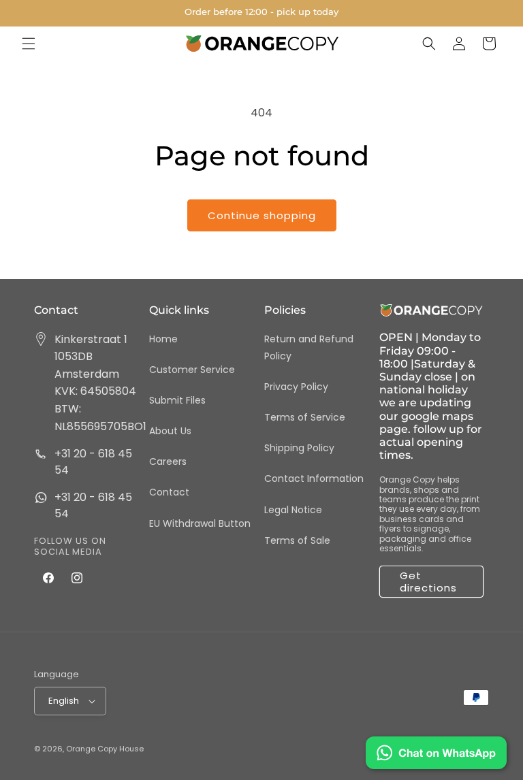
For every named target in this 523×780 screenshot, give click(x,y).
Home (163, 339)
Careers (168, 461)
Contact (169, 492)
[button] (29, 44)
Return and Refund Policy (308, 347)
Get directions (428, 581)
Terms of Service (304, 417)
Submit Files (177, 400)
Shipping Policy (299, 448)
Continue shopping (262, 215)
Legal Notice (293, 510)
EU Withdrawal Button (200, 523)
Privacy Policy (296, 386)
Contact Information (314, 478)
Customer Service (192, 369)
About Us (170, 431)
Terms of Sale (297, 540)
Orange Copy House (105, 748)
